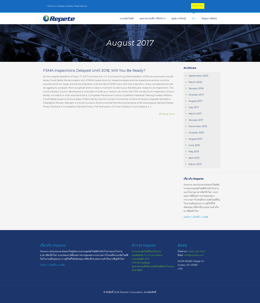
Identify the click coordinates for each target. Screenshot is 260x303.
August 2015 (195, 138)
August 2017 (195, 101)
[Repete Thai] (59, 18)
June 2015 (194, 145)
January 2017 (196, 119)
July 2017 (194, 107)
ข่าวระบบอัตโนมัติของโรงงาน (146, 251)
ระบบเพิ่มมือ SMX (141, 258)
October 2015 (196, 132)
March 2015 (195, 164)
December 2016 (198, 126)
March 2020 (195, 82)
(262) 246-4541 (197, 251)
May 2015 (194, 151)
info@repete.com (194, 255)
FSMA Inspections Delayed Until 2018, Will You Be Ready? (94, 70)
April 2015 (194, 157)
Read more (168, 113)
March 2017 (195, 113)
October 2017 (196, 94)
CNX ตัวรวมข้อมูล (141, 262)
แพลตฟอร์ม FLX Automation (147, 255)
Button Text (198, 6)
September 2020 (198, 75)
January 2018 (196, 88)
